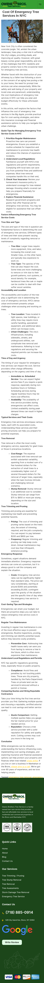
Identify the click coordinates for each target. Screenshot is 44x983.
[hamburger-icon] (40, 4)
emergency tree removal (20, 777)
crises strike (32, 760)
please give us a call (20, 766)
